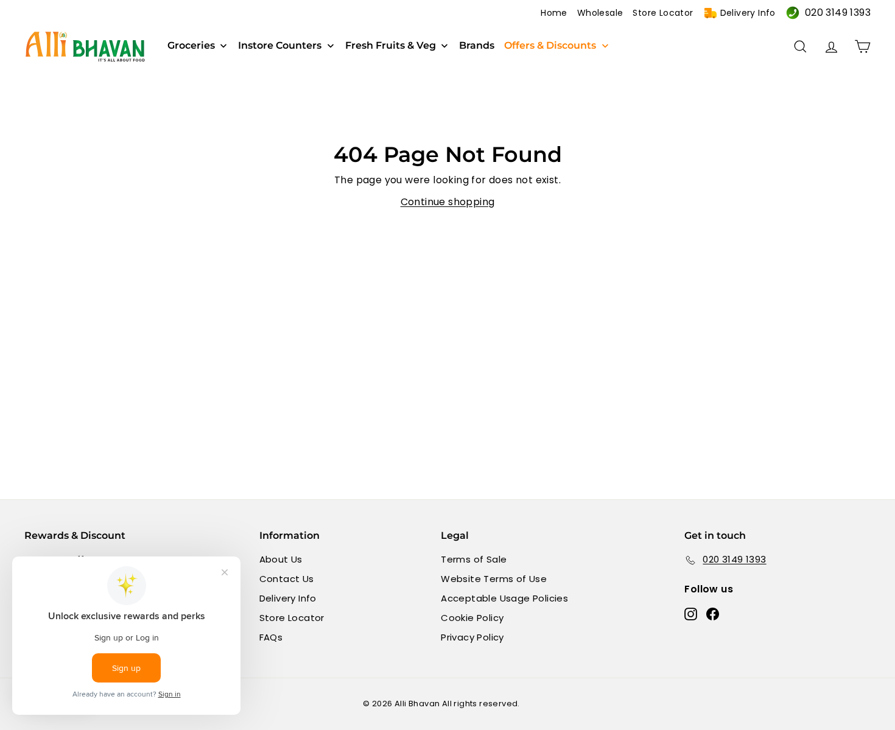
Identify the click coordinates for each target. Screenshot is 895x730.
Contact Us (286, 578)
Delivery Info (748, 13)
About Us (281, 559)
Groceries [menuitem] (191, 45)
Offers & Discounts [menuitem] (550, 45)
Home (554, 13)
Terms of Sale (474, 559)
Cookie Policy (472, 617)
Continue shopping (448, 202)
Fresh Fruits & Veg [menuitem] (390, 45)
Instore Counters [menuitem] (279, 45)
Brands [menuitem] (476, 45)
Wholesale (600, 13)
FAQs (271, 637)
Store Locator (663, 13)
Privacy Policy (472, 637)
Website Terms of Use (494, 578)
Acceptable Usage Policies (504, 598)
